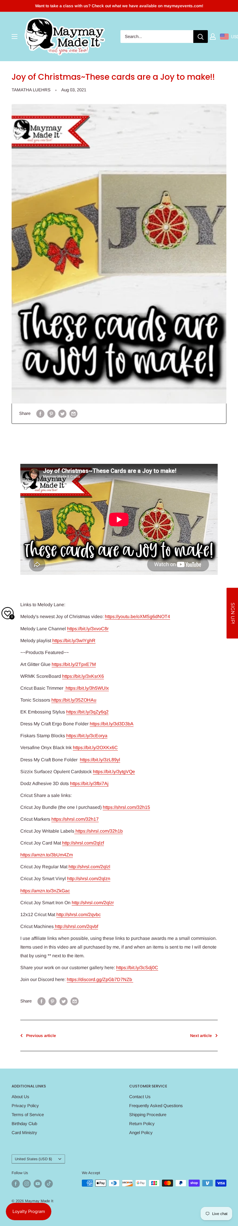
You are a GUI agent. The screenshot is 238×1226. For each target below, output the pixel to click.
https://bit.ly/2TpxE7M (74, 664)
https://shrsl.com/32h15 (126, 807)
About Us (20, 1096)
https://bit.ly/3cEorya (86, 735)
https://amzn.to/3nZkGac (45, 890)
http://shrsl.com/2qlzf (83, 842)
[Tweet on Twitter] (62, 413)
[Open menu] (14, 36)
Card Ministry (24, 1132)
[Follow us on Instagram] (27, 1184)
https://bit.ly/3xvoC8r (88, 628)
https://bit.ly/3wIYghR (73, 640)
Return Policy (142, 1123)
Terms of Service (28, 1114)
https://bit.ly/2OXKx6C (95, 747)
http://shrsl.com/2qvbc (78, 914)
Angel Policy (141, 1132)
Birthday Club (24, 1123)
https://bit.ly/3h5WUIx (86, 688)
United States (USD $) (33, 1159)
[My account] (213, 36)
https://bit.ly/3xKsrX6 (83, 676)
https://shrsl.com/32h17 (75, 819)
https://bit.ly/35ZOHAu (73, 700)
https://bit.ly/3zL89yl (100, 759)
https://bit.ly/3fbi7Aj (89, 783)
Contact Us (140, 1096)
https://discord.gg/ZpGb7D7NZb (100, 979)
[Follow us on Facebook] (16, 1184)
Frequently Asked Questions (156, 1105)
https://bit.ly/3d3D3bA (112, 723)
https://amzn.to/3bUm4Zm (46, 854)
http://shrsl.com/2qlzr (93, 902)
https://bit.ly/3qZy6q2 (87, 711)
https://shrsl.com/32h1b (98, 831)
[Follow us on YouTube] (38, 1184)
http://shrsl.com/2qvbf (76, 926)
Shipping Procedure (147, 1114)
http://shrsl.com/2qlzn (88, 878)
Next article (201, 1035)
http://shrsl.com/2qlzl (89, 866)
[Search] (200, 36)
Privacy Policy (25, 1105)
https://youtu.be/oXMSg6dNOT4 (137, 616)
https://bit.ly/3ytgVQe (114, 771)
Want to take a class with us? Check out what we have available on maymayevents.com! (119, 5)
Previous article (41, 1035)
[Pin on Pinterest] (51, 413)
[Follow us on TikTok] (49, 1184)
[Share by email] (73, 413)
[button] (232, 613)
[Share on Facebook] (40, 413)
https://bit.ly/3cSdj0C (137, 967)
